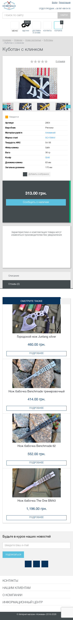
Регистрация (64, 3)
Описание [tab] (13, 276)
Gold (47, 158)
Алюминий (50, 133)
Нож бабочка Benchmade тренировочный (36, 391)
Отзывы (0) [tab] (14, 284)
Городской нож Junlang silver (36, 337)
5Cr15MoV (50, 138)
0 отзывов (60, 61)
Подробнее (36, 353)
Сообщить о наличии (36, 202)
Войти (54, 3)
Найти (64, 15)
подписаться (13, 554)
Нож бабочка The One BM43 (36, 501)
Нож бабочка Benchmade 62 (36, 446)
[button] (5, 106)
